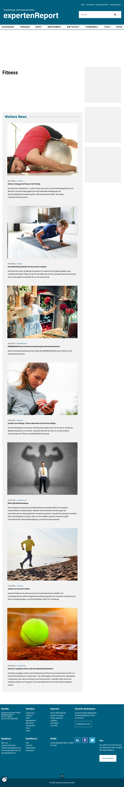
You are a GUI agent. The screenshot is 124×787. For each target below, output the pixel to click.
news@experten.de (8, 753)
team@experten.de (14, 748)
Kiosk (55, 745)
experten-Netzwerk (8, 745)
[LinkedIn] (77, 740)
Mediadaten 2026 (83, 724)
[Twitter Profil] (92, 740)
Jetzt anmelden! (108, 758)
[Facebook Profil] (85, 740)
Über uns (4, 743)
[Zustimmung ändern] (5, 779)
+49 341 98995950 (11, 719)
